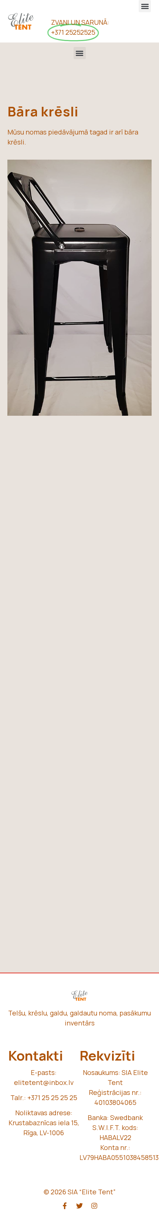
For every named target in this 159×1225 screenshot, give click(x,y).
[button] (145, 6)
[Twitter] (79, 1205)
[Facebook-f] (64, 1205)
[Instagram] (94, 1205)
